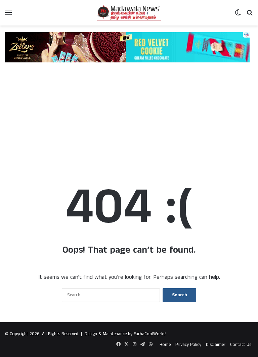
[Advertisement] (129, 116)
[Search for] (249, 15)
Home (165, 345)
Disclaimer (215, 345)
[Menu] (8, 15)
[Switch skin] (237, 15)
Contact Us (240, 345)
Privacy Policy (188, 345)
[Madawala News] (129, 13)
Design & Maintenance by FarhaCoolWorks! (125, 334)
